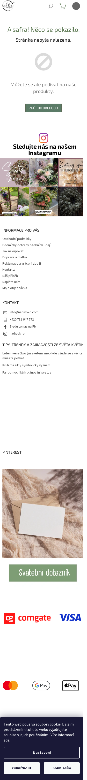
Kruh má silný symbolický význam (26, 365)
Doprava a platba (14, 257)
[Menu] (76, 6)
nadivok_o (17, 333)
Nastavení (42, 752)
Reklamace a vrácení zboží (21, 263)
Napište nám (11, 282)
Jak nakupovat (12, 251)
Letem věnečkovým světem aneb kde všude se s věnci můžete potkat (42, 355)
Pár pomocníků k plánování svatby (26, 372)
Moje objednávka (14, 288)
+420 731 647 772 (22, 319)
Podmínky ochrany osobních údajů (26, 245)
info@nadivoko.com (24, 312)
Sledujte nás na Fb (23, 326)
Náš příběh (10, 276)
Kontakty (8, 269)
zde (6, 740)
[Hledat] (51, 6)
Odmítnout (21, 768)
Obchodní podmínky (16, 239)
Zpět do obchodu (43, 108)
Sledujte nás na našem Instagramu (44, 149)
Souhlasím (61, 768)
